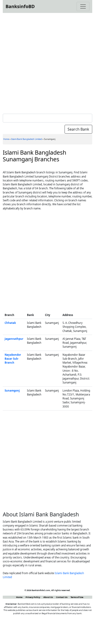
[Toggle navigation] (83, 6)
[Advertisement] (47, 62)
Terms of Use (77, 597)
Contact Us (61, 597)
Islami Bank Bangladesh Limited (26, 139)
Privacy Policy (33, 597)
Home (6, 139)
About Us (48, 597)
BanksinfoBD (20, 6)
